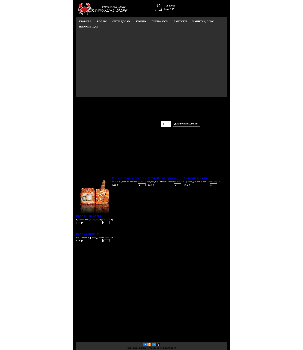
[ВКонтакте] (145, 344)
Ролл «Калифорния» (162, 178)
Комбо (141, 21)
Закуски (180, 21)
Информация (88, 26)
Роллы (102, 21)
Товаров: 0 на (169, 7)
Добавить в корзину (186, 124)
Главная (85, 21)
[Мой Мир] (154, 344)
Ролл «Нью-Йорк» (88, 215)
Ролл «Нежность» (196, 178)
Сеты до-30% (121, 21)
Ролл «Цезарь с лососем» (130, 178)
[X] (158, 344)
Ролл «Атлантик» (88, 234)
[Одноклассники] (149, 344)
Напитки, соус (203, 21)
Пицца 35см (160, 21)
